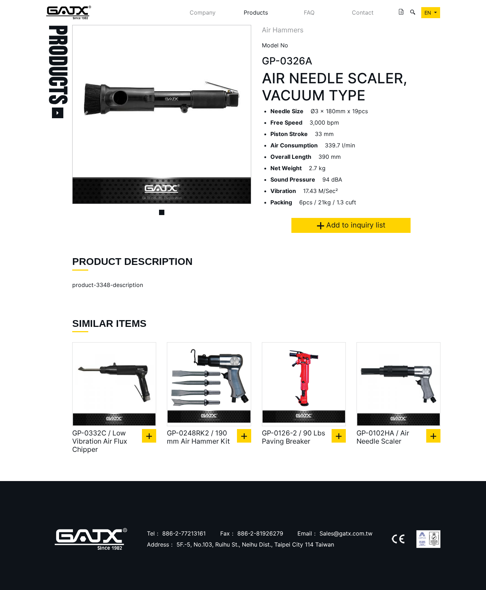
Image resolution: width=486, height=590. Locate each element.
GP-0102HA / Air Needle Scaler (382, 437)
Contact (363, 12)
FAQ (309, 12)
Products (256, 12)
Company (203, 12)
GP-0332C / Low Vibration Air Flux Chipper (99, 441)
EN (428, 13)
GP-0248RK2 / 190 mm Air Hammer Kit (198, 437)
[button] (85, 114)
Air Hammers (282, 30)
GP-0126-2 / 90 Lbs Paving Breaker (293, 437)
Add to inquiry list (354, 225)
